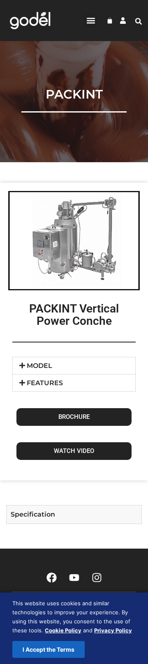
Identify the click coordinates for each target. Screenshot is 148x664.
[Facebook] (51, 577)
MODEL (39, 366)
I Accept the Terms (48, 649)
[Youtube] (74, 577)
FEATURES (45, 383)
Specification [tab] (33, 514)
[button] (90, 21)
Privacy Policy (113, 630)
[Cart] (110, 20)
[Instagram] (96, 577)
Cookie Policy (63, 630)
